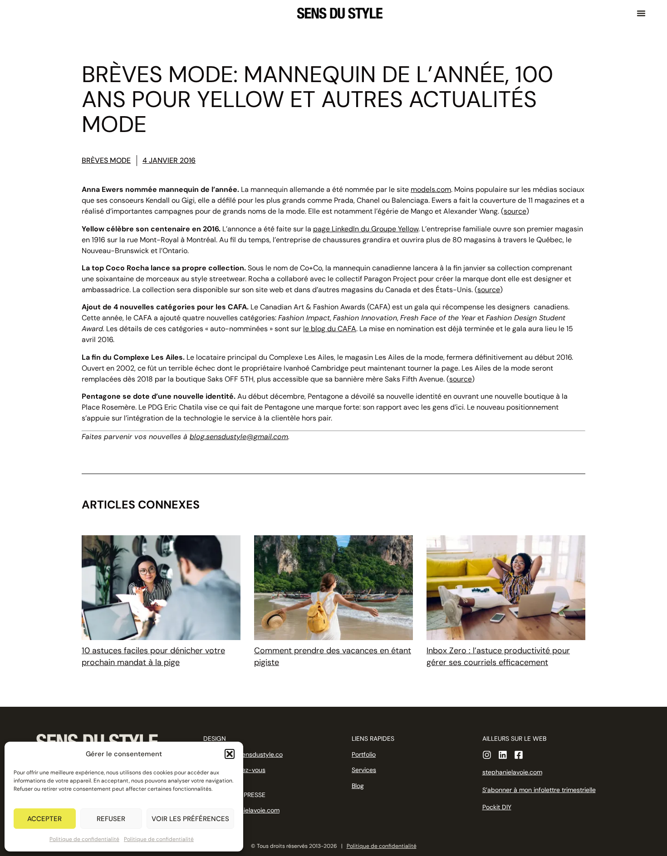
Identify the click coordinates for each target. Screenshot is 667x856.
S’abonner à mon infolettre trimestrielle (539, 790)
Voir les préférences (190, 818)
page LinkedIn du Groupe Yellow (365, 229)
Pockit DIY (496, 807)
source (515, 211)
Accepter (44, 818)
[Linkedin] (502, 754)
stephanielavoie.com (512, 772)
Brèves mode (106, 160)
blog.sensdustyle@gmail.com (239, 436)
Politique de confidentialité (84, 839)
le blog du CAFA (329, 328)
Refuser (111, 818)
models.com (431, 189)
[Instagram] (486, 754)
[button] (229, 753)
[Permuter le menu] (641, 13)
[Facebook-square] (518, 754)
